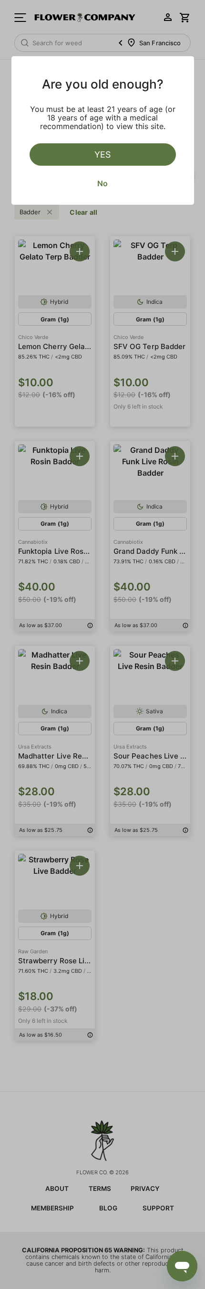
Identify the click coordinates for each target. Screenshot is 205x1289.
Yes (102, 155)
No (102, 183)
